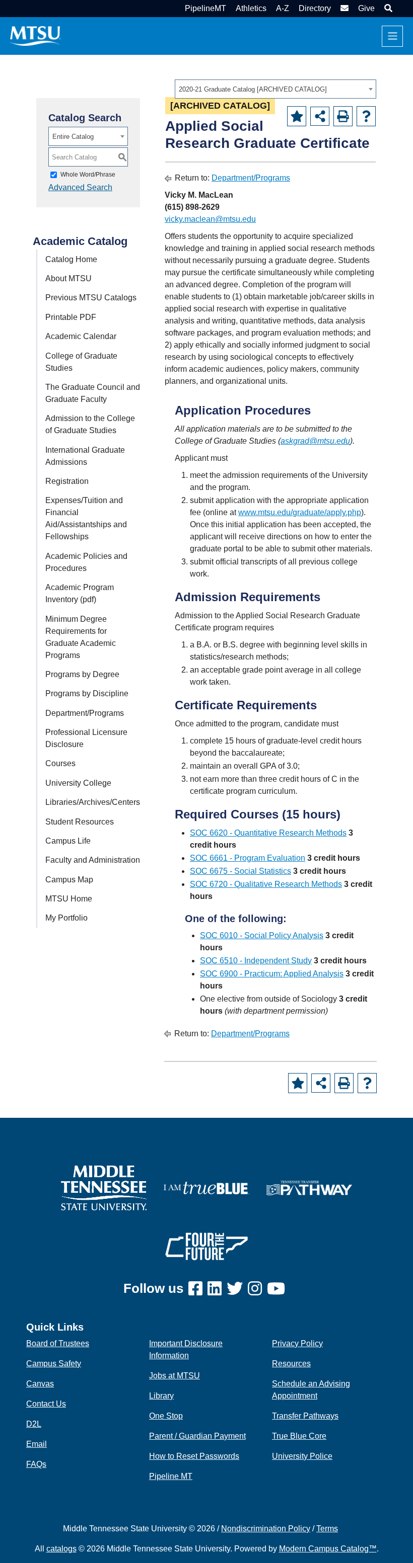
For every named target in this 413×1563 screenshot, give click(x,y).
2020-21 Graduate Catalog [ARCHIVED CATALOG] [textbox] (253, 89)
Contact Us (46, 1404)
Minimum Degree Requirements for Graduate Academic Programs (80, 637)
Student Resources (79, 821)
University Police (302, 1456)
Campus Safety (53, 1363)
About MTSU (68, 278)
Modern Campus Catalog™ (328, 1548)
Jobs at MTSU (174, 1375)
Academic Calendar (80, 336)
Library (161, 1395)
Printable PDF (70, 317)
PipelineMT (205, 8)
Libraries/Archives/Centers (92, 802)
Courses (60, 763)
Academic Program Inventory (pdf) (79, 593)
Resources (291, 1363)
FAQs (36, 1464)
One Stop (166, 1416)
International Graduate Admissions (85, 456)
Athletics (251, 8)
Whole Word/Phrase (87, 174)
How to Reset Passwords (194, 1456)
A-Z (282, 8)
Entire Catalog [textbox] (73, 136)
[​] (198, 1289)
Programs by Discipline (86, 693)
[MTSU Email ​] (343, 8)
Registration (67, 481)
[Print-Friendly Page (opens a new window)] (343, 116)
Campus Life (68, 841)
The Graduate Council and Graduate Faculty (92, 393)
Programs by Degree (82, 674)
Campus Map (69, 879)
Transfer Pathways (305, 1416)
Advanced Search (80, 187)
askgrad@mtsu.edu (315, 441)
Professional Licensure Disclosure (86, 738)
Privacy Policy (297, 1343)
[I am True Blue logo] (206, 1187)
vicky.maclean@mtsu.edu (210, 219)
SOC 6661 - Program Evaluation (247, 858)
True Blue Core (299, 1436)
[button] (387, 8)
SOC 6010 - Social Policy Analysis (261, 935)
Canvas (40, 1383)
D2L (33, 1424)
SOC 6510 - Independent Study (256, 960)
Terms (327, 1528)
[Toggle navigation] (392, 36)
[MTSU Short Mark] (35, 35)
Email (36, 1444)
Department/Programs (84, 713)
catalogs (61, 1548)
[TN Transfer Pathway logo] (309, 1187)
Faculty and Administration (92, 860)
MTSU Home (68, 898)
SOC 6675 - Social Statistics (240, 871)
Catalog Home (71, 259)
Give (366, 8)
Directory (315, 8)
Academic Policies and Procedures (86, 562)
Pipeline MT (170, 1476)
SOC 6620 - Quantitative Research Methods (268, 833)
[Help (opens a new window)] (366, 116)
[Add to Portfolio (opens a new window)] (296, 116)
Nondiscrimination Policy (265, 1528)
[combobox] (275, 89)
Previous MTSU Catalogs (90, 297)
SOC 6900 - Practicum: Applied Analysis (271, 973)
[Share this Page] (319, 116)
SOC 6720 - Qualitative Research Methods (266, 884)
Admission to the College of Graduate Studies (90, 424)
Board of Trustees (57, 1343)
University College (78, 783)
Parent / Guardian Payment (197, 1436)
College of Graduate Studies (81, 362)
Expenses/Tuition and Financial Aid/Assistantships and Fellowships (86, 518)
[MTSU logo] (103, 1187)
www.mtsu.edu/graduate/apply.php (299, 512)
